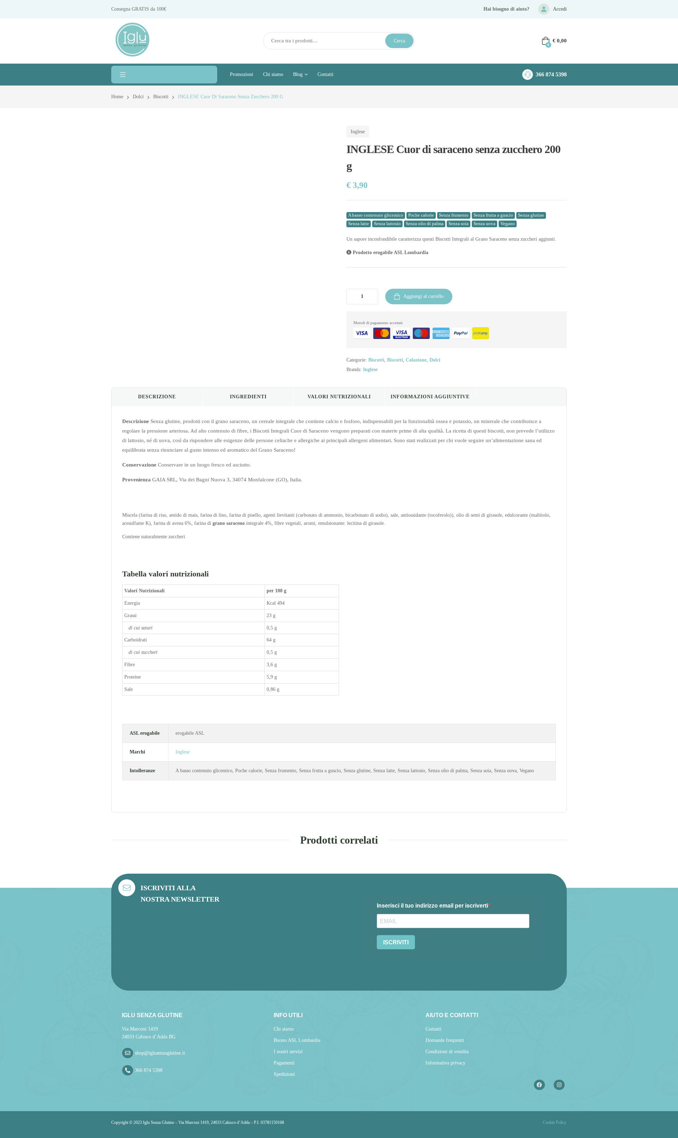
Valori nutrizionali (339, 396)
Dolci (138, 96)
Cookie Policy (554, 1122)
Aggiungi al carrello (423, 296)
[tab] (157, 397)
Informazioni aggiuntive (430, 396)
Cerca (399, 40)
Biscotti (160, 96)
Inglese (358, 131)
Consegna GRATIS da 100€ (138, 9)
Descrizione (157, 396)
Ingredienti (248, 396)
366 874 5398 (551, 74)
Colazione (416, 360)
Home (117, 96)
